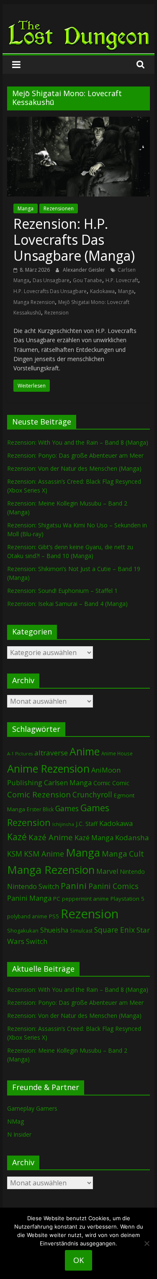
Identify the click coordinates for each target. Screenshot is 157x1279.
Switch (36, 941)
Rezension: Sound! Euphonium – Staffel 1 (62, 591)
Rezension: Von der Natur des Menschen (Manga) (74, 468)
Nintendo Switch (33, 886)
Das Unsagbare (51, 280)
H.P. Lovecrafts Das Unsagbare (50, 291)
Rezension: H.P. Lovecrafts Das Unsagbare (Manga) (74, 240)
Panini (74, 885)
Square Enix (114, 930)
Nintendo (132, 871)
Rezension (56, 312)
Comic (102, 782)
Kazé (17, 837)
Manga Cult (123, 853)
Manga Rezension (34, 302)
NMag (15, 1121)
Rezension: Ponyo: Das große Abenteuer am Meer (75, 455)
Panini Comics (113, 886)
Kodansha (132, 837)
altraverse (51, 752)
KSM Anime (44, 854)
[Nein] (146, 1243)
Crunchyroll (92, 794)
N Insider (19, 1134)
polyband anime (27, 916)
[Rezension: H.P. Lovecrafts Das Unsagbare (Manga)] (78, 121)
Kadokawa (102, 291)
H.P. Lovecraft (122, 280)
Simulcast (81, 930)
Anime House (117, 753)
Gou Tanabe (87, 280)
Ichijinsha (63, 824)
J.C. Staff (87, 824)
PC (56, 898)
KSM (14, 854)
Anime (84, 751)
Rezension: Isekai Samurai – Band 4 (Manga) (67, 604)
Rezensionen (59, 208)
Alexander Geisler (84, 269)
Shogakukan (23, 930)
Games (67, 808)
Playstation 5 (127, 898)
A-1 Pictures (20, 754)
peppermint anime (85, 898)
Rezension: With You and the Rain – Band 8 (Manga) (77, 442)
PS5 (54, 916)
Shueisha (54, 930)
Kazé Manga (94, 837)
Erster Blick (40, 809)
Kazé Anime (50, 837)
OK (78, 1260)
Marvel (107, 871)
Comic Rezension (39, 794)
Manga (25, 208)
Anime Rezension (48, 768)
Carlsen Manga (68, 782)
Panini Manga (29, 898)
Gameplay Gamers (32, 1108)
